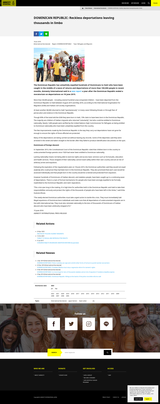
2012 (102, 294)
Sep (56, 288)
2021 (57, 294)
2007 (57, 296)
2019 (67, 294)
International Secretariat (100, 8)
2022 (52, 294)
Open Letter (83, 301)
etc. (94, 301)
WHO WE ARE (125, 3)
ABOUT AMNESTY (39, 375)
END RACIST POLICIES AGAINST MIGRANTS (50, 234)
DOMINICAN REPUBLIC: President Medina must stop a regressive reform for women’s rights (66, 267)
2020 (62, 294)
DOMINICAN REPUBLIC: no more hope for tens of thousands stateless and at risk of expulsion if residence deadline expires (75, 272)
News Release (88, 8)
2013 (97, 294)
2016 (82, 294)
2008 (52, 296)
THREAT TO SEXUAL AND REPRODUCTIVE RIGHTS (52, 238)
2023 (52, 286)
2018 (72, 294)
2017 (77, 294)
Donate (155, 3)
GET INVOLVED (135, 3)
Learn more (138, 399)
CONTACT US (116, 397)
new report (76, 91)
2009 (117, 294)
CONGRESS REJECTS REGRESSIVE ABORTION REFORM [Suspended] (58, 243)
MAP (109, 375)
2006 (62, 296)
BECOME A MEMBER (89, 378)
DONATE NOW (63, 375)
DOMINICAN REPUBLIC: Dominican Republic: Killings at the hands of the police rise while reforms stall (69, 276)
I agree (147, 399)
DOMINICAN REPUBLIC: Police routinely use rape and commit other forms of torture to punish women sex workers (73, 263)
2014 (92, 294)
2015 (87, 294)
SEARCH (54, 352)
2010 (112, 294)
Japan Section (73, 301)
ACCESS (143, 3)
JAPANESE (124, 397)
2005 (67, 296)
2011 (107, 294)
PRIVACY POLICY (106, 397)
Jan (52, 288)
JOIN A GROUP (88, 375)
